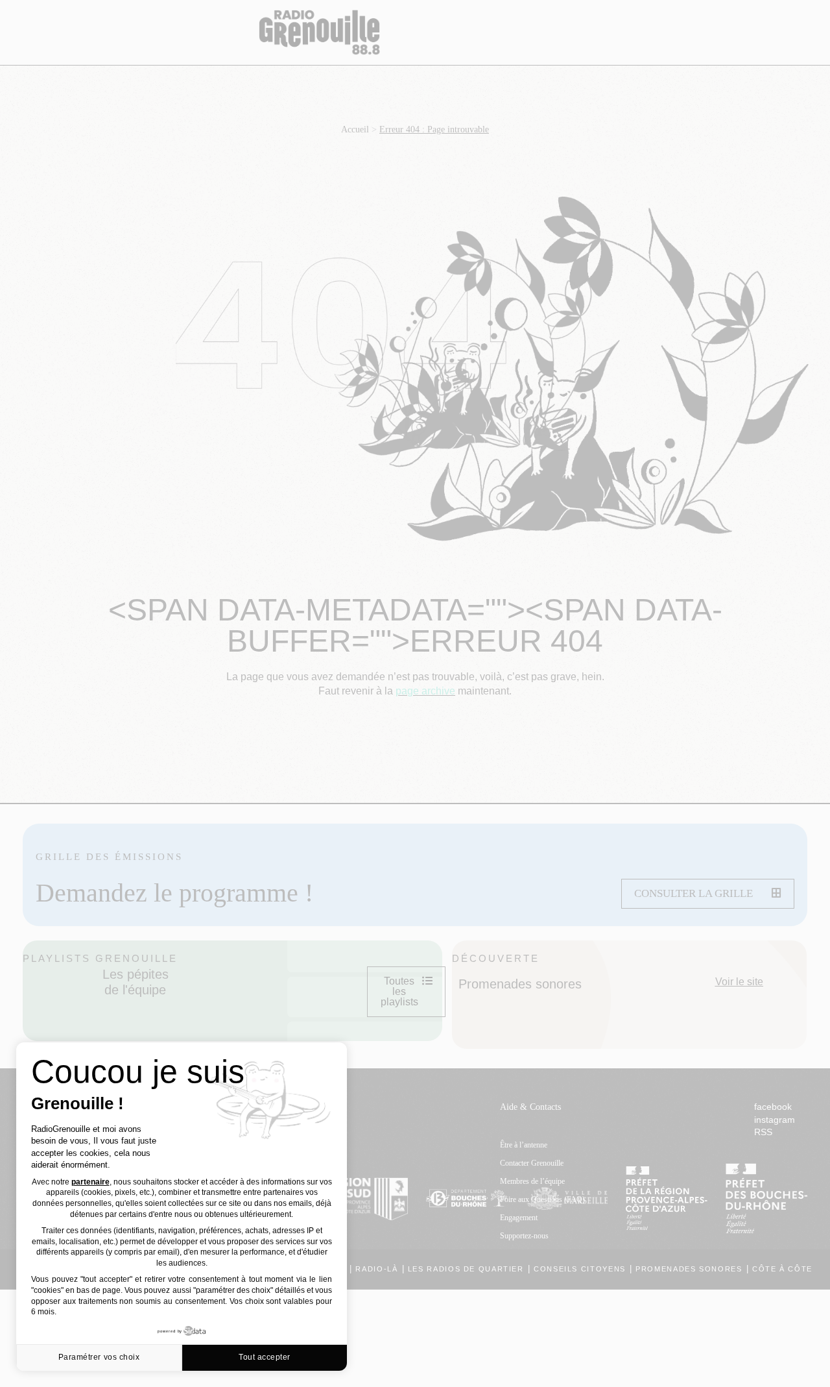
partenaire (90, 1181)
